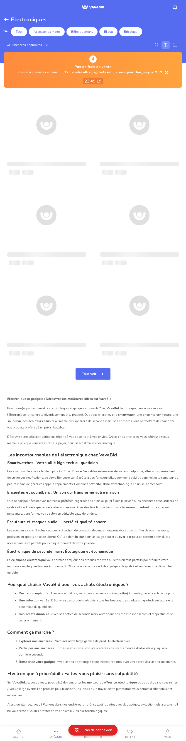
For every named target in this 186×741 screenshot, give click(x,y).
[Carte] (156, 45)
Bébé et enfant (82, 32)
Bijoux (108, 32)
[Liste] (175, 45)
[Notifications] (175, 7)
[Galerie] (166, 45)
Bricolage (130, 32)
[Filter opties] (5, 32)
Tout (19, 32)
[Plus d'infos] (166, 72)
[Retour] (6, 20)
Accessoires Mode (47, 32)
